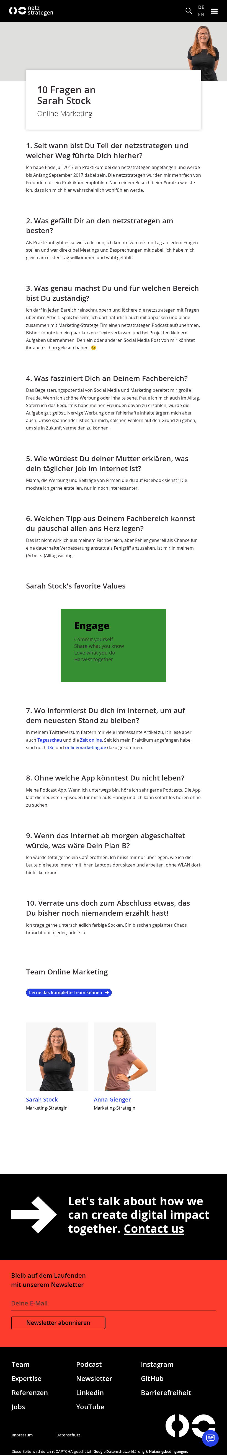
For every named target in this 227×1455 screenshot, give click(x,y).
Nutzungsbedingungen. (168, 1451)
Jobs (18, 1406)
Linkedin (90, 1392)
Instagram (157, 1364)
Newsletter (94, 1378)
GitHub (152, 1378)
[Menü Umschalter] (214, 11)
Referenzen (30, 1392)
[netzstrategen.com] (177, 1425)
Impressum (22, 1435)
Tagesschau (49, 740)
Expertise (27, 1378)
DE (201, 7)
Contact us (154, 1228)
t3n (51, 747)
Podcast (89, 1364)
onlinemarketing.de (85, 747)
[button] (188, 10)
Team (21, 1364)
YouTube (90, 1406)
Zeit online (91, 740)
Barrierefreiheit (166, 1392)
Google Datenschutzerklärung (119, 1451)
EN (201, 14)
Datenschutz (68, 1435)
